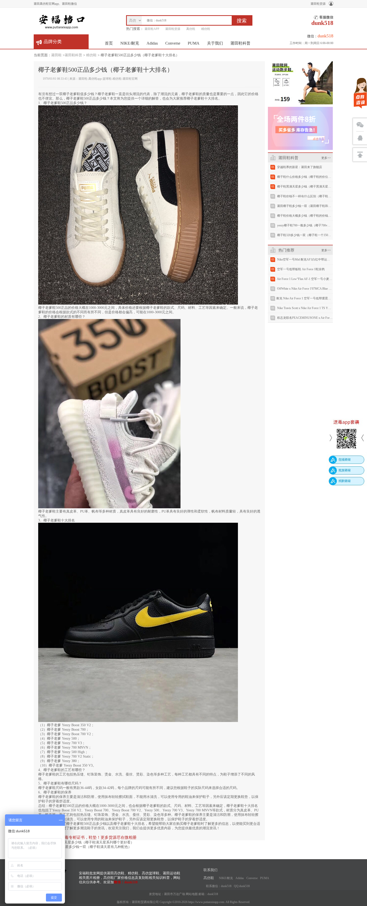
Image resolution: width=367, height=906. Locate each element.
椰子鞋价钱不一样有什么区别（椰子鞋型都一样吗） (311, 196)
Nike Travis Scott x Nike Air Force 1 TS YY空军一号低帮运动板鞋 (318, 308)
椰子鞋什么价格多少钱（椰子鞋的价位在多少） (308, 177)
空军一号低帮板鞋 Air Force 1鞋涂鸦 (301, 269)
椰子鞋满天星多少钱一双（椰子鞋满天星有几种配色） (90, 847)
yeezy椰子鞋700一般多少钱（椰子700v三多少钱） (309, 225)
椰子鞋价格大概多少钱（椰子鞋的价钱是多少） (308, 215)
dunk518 (212, 894)
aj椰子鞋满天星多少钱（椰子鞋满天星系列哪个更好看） (91, 842)
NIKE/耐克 (129, 43)
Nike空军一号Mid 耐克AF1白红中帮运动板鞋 (306, 259)
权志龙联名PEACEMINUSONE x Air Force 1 (305, 318)
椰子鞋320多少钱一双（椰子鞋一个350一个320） (309, 235)
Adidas (152, 43)
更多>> (326, 158)
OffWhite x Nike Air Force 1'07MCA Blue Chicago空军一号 (313, 288)
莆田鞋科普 (240, 43)
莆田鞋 (56, 55)
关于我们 (215, 43)
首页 (109, 43)
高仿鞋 (190, 29)
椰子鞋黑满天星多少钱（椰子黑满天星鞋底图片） (310, 186)
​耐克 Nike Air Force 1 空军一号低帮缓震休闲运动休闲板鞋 (314, 298)
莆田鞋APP (152, 29)
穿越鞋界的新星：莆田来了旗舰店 (299, 167)
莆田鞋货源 (318, 3)
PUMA (193, 43)
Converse (172, 43)
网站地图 (192, 894)
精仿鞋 (205, 29)
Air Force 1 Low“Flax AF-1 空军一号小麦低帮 (306, 279)
